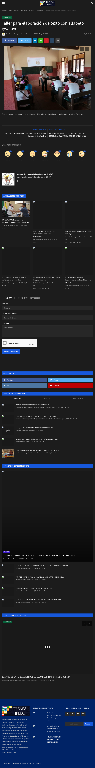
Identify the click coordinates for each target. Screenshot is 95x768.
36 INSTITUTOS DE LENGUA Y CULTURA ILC (21, 11)
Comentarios (9, 298)
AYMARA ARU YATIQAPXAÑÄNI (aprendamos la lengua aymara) (37, 439)
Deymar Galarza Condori (10, 559)
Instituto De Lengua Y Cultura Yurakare (28, 453)
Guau (81, 160)
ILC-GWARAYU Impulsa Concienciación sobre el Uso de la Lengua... (78, 279)
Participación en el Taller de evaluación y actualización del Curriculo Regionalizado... (25, 134)
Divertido (45, 160)
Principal (4, 11)
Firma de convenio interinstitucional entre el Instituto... (34, 588)
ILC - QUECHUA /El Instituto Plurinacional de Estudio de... (35, 428)
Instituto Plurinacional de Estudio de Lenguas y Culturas (33, 407)
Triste (69, 160)
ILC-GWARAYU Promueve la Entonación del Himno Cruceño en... (16, 221)
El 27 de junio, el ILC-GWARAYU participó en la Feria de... (14, 278)
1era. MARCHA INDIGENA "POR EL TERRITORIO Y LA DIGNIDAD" (36, 416)
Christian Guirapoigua (8, 225)
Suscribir (88, 724)
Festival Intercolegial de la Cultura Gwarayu (78, 232)
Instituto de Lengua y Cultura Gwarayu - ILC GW (22, 34)
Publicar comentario (11, 351)
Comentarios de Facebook (29, 298)
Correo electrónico (9, 313)
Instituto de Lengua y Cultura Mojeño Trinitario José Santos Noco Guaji (38, 419)
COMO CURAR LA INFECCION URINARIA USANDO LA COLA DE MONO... (38, 450)
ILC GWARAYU (40, 11)
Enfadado (57, 160)
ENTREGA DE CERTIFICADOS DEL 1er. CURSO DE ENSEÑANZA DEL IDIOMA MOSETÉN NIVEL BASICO (67, 134)
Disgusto (20, 160)
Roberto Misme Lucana (23, 441)
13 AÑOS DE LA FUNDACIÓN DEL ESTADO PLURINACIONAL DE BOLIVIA (36, 676)
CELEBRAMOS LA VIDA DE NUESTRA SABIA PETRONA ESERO (54, 739)
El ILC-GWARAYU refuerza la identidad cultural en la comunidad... (44, 233)
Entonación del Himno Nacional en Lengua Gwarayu (47, 278)
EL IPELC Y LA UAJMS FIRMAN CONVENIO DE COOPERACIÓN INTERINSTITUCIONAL (42, 566)
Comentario (6, 323)
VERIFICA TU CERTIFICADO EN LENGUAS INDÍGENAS (32, 405)
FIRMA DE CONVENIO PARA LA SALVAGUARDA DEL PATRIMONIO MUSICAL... (40, 577)
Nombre (5, 304)
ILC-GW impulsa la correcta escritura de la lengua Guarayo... (53, 728)
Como (8, 160)
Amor (32, 160)
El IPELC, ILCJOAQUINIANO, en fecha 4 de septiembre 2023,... (54, 716)
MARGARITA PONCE (22, 430)
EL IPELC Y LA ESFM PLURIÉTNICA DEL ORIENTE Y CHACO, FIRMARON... (39, 600)
